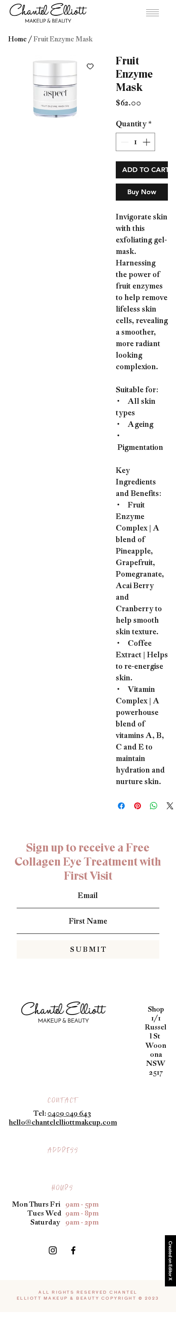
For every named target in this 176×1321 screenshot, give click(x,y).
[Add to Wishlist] (90, 66)
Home (17, 39)
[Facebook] (73, 1250)
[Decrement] (123, 142)
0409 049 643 (69, 1113)
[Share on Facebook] (121, 806)
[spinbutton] (135, 142)
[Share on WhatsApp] (154, 806)
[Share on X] (170, 806)
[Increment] (147, 142)
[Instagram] (52, 1250)
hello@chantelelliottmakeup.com (63, 1122)
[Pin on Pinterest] (137, 806)
